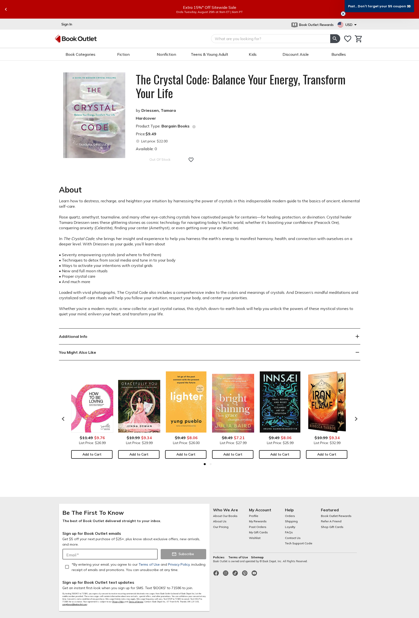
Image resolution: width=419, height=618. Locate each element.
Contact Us (293, 538)
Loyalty (290, 527)
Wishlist (254, 538)
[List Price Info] (138, 141)
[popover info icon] (194, 127)
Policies (219, 557)
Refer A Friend (331, 521)
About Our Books (225, 516)
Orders (290, 516)
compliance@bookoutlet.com (74, 604)
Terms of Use (238, 557)
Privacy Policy (118, 601)
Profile (253, 516)
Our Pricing (220, 527)
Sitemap (257, 557)
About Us (219, 521)
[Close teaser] (343, 13)
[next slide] (355, 419)
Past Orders (257, 527)
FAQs (289, 532)
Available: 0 (146, 148)
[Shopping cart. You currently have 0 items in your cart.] (358, 38)
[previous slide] (6, 9)
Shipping (291, 521)
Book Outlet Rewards (336, 516)
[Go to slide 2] (211, 464)
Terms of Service (136, 601)
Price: (146, 133)
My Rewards (258, 521)
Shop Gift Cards (332, 527)
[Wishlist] (347, 38)
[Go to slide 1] (205, 464)
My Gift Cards (258, 532)
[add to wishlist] (191, 160)
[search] (335, 38)
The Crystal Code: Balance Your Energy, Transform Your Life (241, 86)
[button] (379, 6)
